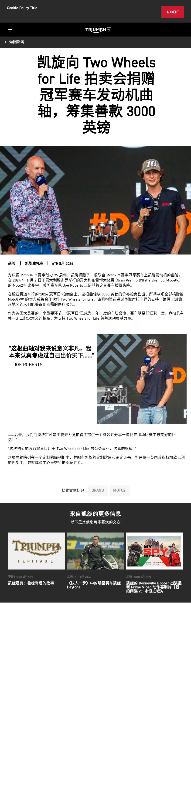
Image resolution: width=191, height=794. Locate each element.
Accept (173, 12)
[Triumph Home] (98, 29)
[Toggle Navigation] (10, 30)
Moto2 (119, 490)
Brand (98, 490)
